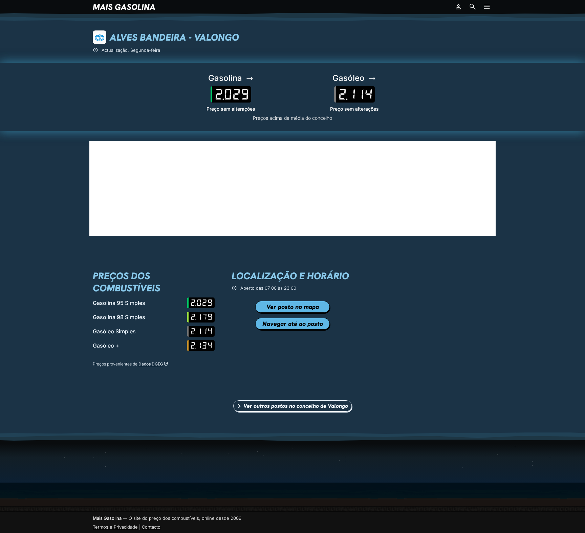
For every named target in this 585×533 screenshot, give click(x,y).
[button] (458, 6)
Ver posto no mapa (292, 307)
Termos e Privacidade (115, 527)
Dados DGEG (150, 364)
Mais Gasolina (124, 7)
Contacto (151, 527)
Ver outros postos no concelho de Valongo (295, 405)
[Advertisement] (292, 188)
